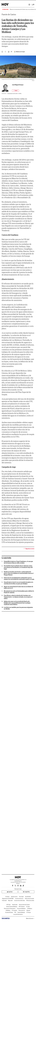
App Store (10, 891)
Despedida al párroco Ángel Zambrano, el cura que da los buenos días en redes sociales (18, 562)
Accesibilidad (28, 896)
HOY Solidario (22, 906)
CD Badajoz (29, 908)
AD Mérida (8, 910)
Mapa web (10, 900)
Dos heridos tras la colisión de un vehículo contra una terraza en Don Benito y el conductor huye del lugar (18, 567)
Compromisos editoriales (19, 900)
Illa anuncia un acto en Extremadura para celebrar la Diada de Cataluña (19, 591)
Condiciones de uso (19, 898)
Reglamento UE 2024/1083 (7, 898)
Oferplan (28, 910)
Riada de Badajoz (21, 912)
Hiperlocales (14, 904)
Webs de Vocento (29, 918)
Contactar (7, 896)
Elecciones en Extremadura (9, 908)
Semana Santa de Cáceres (24, 904)
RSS (15, 912)
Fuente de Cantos (9, 14)
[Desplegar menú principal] (33, 5)
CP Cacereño (14, 910)
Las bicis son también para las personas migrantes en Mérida (18, 608)
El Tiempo (29, 912)
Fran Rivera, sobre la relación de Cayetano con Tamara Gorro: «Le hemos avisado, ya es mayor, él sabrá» (18, 597)
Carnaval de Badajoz (21, 908)
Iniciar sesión (29, 5)
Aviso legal (21, 896)
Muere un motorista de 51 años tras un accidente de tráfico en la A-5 (18, 587)
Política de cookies (30, 900)
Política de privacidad (29, 898)
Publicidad (4, 900)
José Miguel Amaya (17, 85)
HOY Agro (8, 904)
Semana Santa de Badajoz (11, 906)
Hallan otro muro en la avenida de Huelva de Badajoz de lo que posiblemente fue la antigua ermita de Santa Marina (17, 603)
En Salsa (28, 906)
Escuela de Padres (9, 912)
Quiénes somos (14, 896)
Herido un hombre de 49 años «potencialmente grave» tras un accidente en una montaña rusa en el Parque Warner (18, 573)
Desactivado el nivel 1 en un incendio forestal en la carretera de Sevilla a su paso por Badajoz (18, 582)
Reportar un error (29, 548)
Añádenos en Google (20, 51)
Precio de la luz (22, 910)
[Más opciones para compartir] (11, 52)
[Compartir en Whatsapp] (9, 52)
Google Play (27, 891)
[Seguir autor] (15, 90)
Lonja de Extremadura (18, 914)
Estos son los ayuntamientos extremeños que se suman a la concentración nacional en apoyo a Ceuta (19, 578)
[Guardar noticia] (2, 51)
